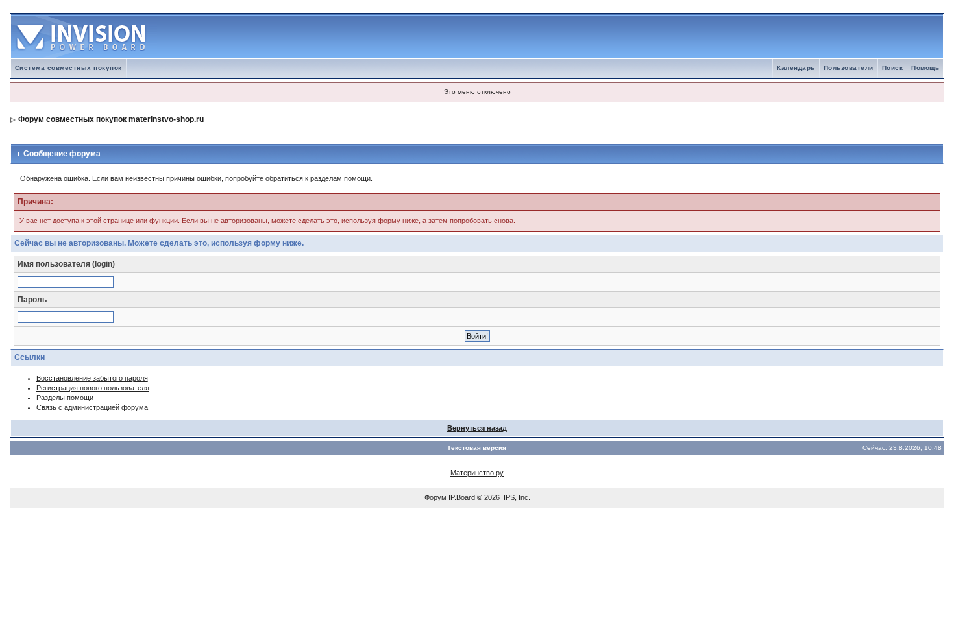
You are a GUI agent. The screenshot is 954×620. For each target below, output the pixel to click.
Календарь (796, 67)
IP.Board (461, 497)
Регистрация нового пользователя (92, 388)
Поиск (892, 67)
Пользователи (849, 67)
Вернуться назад (477, 428)
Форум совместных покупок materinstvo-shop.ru (111, 119)
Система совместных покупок (68, 67)
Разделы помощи (64, 397)
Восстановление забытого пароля (92, 378)
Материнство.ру (477, 473)
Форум (435, 497)
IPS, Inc (516, 497)
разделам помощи (340, 178)
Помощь (925, 67)
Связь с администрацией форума (92, 407)
